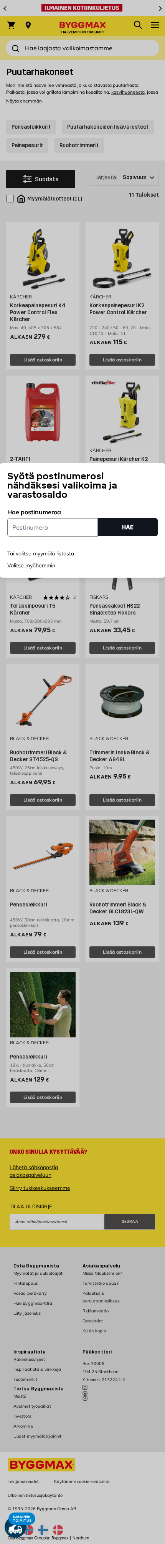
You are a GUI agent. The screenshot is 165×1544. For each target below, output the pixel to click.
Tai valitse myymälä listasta (40, 553)
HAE (128, 527)
